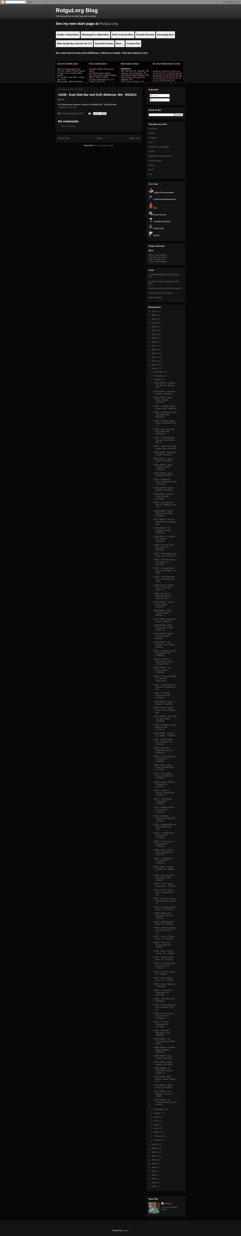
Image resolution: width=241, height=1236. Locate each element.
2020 (154, 334)
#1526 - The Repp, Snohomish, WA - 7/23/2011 (162, 695)
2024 (154, 319)
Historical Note (155, 160)
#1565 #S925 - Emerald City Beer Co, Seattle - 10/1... (164, 385)
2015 (154, 353)
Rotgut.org (108, 23)
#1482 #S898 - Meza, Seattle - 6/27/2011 (163, 1057)
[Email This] (94, 113)
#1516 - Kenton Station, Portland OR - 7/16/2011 (164, 784)
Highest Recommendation (160, 156)
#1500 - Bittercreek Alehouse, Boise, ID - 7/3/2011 (164, 915)
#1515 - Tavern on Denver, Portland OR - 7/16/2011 (164, 792)
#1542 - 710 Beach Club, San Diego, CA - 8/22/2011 (165, 561)
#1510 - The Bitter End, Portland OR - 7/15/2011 (164, 835)
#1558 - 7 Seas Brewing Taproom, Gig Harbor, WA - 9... (164, 439)
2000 (154, 1179)
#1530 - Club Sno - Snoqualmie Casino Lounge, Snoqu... (163, 661)
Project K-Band (155, 297)
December (159, 372)
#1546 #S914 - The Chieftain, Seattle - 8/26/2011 (163, 530)
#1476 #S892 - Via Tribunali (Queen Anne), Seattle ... (165, 1102)
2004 (154, 1167)
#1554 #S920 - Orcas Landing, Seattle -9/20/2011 (163, 467)
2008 (154, 1152)
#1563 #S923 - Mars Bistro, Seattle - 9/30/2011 (163, 399)
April (156, 1128)
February (158, 1136)
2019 (154, 338)
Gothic (151, 151)
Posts (154, 95)
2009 (154, 1148)
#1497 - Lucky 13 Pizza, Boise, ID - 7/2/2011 (164, 937)
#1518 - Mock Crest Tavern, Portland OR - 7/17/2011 (164, 767)
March (157, 1132)
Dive (151, 142)
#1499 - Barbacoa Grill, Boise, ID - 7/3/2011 (164, 923)
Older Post (134, 138)
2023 (154, 323)
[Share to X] (99, 113)
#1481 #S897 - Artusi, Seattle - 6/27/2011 (163, 1063)
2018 (154, 342)
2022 (154, 327)
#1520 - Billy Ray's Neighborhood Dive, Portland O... (163, 750)
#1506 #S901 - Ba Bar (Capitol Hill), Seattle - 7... (164, 869)
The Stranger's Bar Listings (161, 293)
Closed (152, 133)
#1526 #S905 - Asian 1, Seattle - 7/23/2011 (164, 702)
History (152, 165)
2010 (154, 1144)
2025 (154, 315)
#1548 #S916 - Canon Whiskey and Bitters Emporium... (163, 513)
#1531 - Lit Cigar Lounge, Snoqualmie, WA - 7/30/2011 (165, 653)
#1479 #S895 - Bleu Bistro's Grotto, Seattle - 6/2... (165, 1079)
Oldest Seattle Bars (157, 259)
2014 (154, 357)
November (159, 376)
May (156, 1124)
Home (100, 138)
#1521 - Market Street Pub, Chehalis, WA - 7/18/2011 (163, 741)
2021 (154, 330)
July (156, 1117)
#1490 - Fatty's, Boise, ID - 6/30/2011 (165, 985)
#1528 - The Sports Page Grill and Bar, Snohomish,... (165, 678)
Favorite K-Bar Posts (158, 257)
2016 (154, 349)
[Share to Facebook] (102, 113)
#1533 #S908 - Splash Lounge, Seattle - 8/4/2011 (163, 636)
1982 (154, 1186)
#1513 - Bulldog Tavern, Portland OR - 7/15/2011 (164, 809)
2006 (154, 1160)
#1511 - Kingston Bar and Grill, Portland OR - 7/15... (165, 826)
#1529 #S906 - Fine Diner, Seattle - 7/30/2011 (162, 670)
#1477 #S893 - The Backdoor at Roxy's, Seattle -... (163, 1093)
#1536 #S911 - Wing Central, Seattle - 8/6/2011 (163, 612)
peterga (167, 1203)
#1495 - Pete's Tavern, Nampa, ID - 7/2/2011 (164, 952)
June (156, 1121)
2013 (154, 361)
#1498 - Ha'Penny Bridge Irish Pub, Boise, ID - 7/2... (165, 930)
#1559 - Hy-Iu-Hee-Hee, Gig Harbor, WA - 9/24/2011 (164, 431)
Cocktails (153, 138)
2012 (154, 365)
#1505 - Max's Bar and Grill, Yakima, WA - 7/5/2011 (164, 877)
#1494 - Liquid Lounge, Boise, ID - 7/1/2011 (164, 958)
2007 (154, 1156)
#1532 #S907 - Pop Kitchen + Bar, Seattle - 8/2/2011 (165, 644)
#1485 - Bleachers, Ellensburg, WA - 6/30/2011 (162, 1032)
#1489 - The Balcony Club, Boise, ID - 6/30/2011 (163, 992)
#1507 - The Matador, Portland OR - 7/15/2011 (163, 860)
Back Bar (153, 128)
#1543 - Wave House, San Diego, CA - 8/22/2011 (165, 554)
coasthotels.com (64, 107)
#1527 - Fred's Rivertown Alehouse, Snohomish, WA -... (165, 687)
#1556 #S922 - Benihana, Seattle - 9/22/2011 (165, 453)
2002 (154, 1171)
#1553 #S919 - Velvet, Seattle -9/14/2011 (163, 474)
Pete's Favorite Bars (158, 255)
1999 (154, 1182)
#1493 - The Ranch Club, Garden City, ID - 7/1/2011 (165, 965)
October (158, 379)
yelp (74, 107)
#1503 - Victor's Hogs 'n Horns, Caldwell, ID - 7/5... (164, 892)
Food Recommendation (159, 147)
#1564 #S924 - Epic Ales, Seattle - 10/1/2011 (165, 392)
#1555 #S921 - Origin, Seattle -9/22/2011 (163, 459)
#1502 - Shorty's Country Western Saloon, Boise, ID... (165, 900)
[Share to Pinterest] (105, 113)
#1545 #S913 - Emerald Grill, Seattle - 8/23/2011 (164, 538)
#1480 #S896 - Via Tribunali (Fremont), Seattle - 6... (163, 1070)
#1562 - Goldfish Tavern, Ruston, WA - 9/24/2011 (165, 407)
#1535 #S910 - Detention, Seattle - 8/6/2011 (165, 620)
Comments (157, 100)
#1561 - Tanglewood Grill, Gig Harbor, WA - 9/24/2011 (165, 414)
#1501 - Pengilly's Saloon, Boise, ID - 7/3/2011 (165, 908)
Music (151, 170)
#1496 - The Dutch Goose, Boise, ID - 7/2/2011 (163, 944)
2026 (154, 311)
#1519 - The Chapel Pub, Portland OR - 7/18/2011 (165, 758)
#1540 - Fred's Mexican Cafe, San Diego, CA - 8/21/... (164, 578)
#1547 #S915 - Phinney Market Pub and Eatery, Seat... (165, 521)
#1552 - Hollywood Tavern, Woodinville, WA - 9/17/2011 (165, 481)
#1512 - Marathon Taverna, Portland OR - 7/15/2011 (165, 818)
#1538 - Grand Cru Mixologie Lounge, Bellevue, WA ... (163, 595)
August (157, 1113)
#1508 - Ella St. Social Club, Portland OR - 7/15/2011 (163, 852)
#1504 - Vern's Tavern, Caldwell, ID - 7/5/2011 (165, 885)
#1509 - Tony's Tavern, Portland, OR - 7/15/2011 (164, 843)
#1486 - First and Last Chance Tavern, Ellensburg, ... (163, 1015)
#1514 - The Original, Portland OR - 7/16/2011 (163, 801)
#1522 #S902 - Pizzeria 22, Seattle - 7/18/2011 (165, 734)
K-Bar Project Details (158, 262)
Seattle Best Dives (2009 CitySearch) (165, 288)
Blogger (125, 1230)
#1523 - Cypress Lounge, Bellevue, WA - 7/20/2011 (165, 727)
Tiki (150, 174)
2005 (154, 1163)
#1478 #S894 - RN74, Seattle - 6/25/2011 (163, 1086)
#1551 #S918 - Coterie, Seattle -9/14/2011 (164, 489)
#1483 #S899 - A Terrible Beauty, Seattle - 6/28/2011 (164, 1049)
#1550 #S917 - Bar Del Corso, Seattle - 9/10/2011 (164, 496)
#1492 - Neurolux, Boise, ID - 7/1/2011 (164, 973)
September (159, 1109)
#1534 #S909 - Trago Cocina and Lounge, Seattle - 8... (163, 627)
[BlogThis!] (97, 113)
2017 (154, 346)
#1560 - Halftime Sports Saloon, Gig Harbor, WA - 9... (165, 423)
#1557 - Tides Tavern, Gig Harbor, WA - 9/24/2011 (165, 447)
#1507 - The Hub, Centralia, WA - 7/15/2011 (161, 1024)
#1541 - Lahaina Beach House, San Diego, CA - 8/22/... (165, 570)
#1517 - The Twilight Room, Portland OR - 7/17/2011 (164, 775)
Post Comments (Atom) (104, 145)
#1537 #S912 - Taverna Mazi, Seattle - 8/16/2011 (164, 604)
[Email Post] (89, 113)
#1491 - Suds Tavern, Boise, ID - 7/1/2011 (163, 979)
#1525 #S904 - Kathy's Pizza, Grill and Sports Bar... (164, 710)
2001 (154, 1175)
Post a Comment (68, 126)
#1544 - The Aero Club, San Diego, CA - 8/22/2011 (164, 547)
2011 (154, 369)
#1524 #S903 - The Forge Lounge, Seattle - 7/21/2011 (165, 718)
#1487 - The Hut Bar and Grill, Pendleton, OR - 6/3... (165, 1007)
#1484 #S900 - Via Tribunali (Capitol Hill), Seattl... (164, 1041)
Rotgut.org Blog (77, 10)
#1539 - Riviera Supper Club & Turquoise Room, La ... (164, 587)
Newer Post (64, 138)
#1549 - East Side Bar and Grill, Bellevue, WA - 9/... (165, 504)
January (158, 1140)
